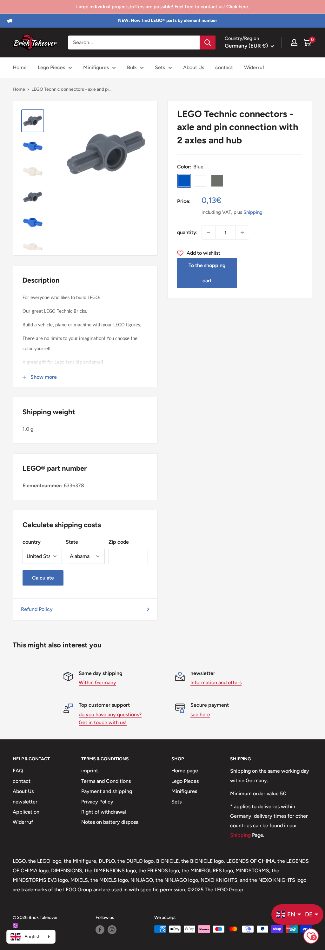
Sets (160, 67)
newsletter (25, 802)
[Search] (208, 42)
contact (224, 67)
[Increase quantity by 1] (242, 232)
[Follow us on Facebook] (100, 929)
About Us (193, 67)
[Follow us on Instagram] (112, 929)
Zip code (119, 542)
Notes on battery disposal (110, 822)
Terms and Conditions (106, 781)
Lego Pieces (51, 67)
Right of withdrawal (103, 812)
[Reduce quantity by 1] (208, 232)
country (32, 542)
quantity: (187, 232)
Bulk (132, 67)
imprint (89, 771)
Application (26, 812)
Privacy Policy (97, 802)
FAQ (18, 771)
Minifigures (96, 67)
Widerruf (254, 67)
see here (200, 714)
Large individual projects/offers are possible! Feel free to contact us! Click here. (162, 7)
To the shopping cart (207, 273)
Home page (184, 771)
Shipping (252, 212)
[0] (307, 42)
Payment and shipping (106, 791)
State (72, 542)
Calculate (43, 578)
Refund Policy (37, 609)
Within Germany (97, 682)
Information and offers (216, 682)
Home (20, 67)
